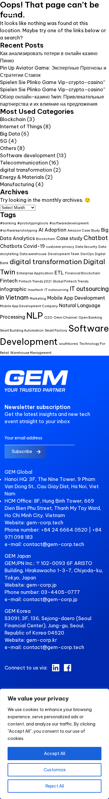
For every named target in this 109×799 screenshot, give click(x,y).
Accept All (54, 753)
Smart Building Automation (22, 330)
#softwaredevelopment (69, 223)
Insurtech (35, 290)
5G (3, 141)
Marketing (38, 298)
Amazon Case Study (84, 230)
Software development (27, 155)
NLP (34, 315)
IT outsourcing (56, 290)
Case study (69, 238)
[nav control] (10, 14)
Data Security (86, 247)
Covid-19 (34, 246)
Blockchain (13, 119)
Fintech (9, 281)
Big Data (10, 134)
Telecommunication (24, 163)
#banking (8, 223)
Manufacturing (17, 184)
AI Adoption (52, 230)
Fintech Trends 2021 (35, 281)
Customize (55, 769)
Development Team (63, 254)
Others (8, 148)
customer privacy (60, 247)
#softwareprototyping (18, 230)
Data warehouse (33, 254)
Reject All (54, 786)
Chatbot (96, 238)
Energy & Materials (22, 177)
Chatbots (11, 246)
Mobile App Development (76, 298)
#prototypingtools (32, 223)
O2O (48, 317)
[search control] (101, 17)
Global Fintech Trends (70, 281)
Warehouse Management (30, 353)
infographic (13, 289)
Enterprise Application (35, 273)
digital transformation (26, 170)
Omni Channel (65, 317)
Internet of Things (21, 126)
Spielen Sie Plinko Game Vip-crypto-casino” (52, 82)
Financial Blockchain (82, 273)
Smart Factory (56, 330)
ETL (59, 273)
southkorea (68, 344)
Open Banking (90, 317)
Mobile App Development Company (29, 306)
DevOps (87, 254)
